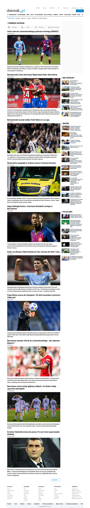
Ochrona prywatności (47, 504)
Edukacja (40, 492)
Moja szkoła (40, 493)
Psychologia (56, 496)
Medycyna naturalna (58, 493)
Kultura (39, 500)
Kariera (29, 504)
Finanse (55, 490)
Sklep (81, 8)
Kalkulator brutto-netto (77, 496)
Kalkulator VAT (75, 493)
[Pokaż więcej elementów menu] (82, 14)
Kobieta (40, 489)
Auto (25, 489)
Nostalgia (17, 18)
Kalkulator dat (75, 489)
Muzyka (40, 498)
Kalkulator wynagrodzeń (77, 498)
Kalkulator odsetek (76, 495)
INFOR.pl (38, 8)
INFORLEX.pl (52, 8)
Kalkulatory (75, 486)
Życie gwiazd (41, 495)
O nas (15, 504)
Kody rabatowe (41, 490)
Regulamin (36, 504)
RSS (82, 504)
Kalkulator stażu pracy (76, 492)
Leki (55, 492)
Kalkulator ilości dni (76, 490)
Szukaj (81, 10)
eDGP (8, 492)
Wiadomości (26, 493)
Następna (55, 480)
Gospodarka (26, 492)
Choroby (56, 495)
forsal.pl (44, 8)
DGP (59, 8)
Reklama (22, 504)
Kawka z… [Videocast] (32, 18)
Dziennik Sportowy (42, 18)
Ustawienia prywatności (72, 504)
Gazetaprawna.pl (10, 490)
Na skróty (9, 486)
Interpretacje (10, 496)
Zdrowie (25, 496)
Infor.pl (8, 489)
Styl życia (56, 498)
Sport (25, 495)
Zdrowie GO (23, 18)
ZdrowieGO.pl (65, 8)
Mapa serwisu (59, 504)
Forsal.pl (9, 493)
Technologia (26, 490)
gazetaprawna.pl (75, 8)
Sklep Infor (9, 498)
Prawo (55, 489)
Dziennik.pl (26, 486)
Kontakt (9, 504)
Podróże (25, 498)
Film (39, 496)
